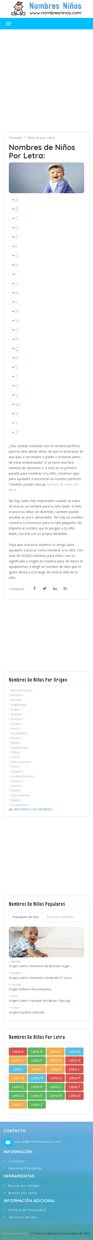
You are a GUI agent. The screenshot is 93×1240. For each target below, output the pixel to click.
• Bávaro (15, 738)
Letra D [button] (74, 1051)
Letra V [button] (36, 1095)
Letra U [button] (18, 1095)
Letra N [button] (37, 1078)
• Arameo (15, 714)
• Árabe (14, 709)
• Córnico (15, 785)
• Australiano (18, 733)
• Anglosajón (18, 704)
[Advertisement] (46, 80)
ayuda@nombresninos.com (38, 1141)
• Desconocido (19, 795)
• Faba (13, 996)
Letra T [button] (74, 1086)
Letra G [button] (55, 1060)
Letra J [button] (37, 1069)
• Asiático (15, 723)
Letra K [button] (55, 1069)
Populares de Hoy (26, 917)
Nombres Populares (25, 1168)
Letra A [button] (18, 1051)
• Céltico (14, 752)
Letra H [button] (74, 1060)
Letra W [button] (56, 1095)
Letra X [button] (74, 1095)
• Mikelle (15, 961)
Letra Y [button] (17, 1104)
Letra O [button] (56, 1078)
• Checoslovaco (20, 762)
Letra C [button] (55, 1051)
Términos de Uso (22, 1217)
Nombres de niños (16, 1233)
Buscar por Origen (24, 1185)
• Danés (14, 790)
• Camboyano (18, 747)
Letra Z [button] (36, 1104)
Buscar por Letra (22, 1193)
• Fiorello (15, 984)
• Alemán (15, 700)
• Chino (14, 766)
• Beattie (15, 973)
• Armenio (16, 719)
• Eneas (14, 1007)
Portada (15, 137)
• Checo (14, 757)
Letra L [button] (74, 1069)
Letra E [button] (17, 1060)
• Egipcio (15, 800)
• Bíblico (14, 743)
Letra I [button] (18, 1069)
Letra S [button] (55, 1086)
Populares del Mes (60, 917)
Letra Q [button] (18, 1086)
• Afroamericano (20, 690)
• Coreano (16, 781)
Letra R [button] (36, 1086)
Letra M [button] (18, 1078)
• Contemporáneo (22, 776)
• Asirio (14, 728)
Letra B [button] (36, 1051)
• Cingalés (16, 771)
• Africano (16, 695)
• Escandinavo (19, 805)
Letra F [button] (36, 1060)
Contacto (16, 1161)
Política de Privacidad (27, 1210)
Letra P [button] (74, 1078)
